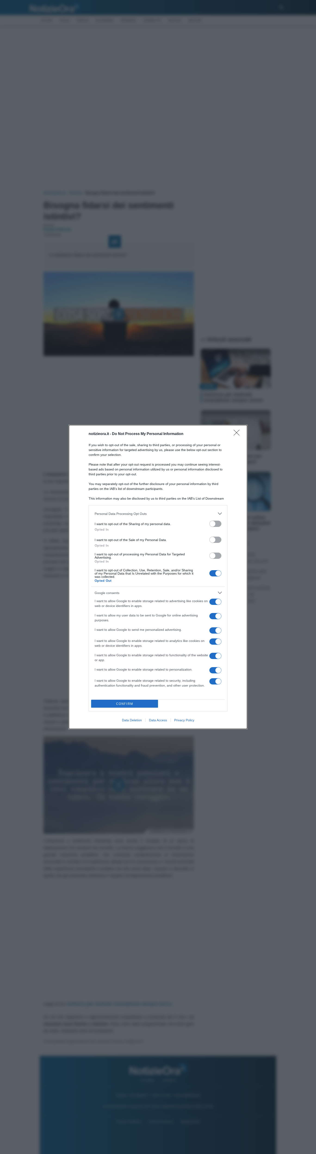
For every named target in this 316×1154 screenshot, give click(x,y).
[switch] (215, 524)
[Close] (238, 434)
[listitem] (158, 513)
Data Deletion (132, 720)
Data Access (158, 720)
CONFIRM (124, 704)
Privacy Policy (184, 720)
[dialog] (158, 577)
